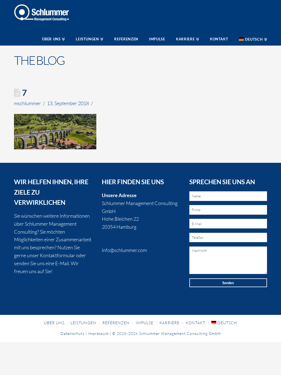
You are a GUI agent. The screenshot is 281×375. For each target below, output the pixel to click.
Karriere (169, 322)
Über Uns (54, 322)
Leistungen (83, 322)
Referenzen (116, 322)
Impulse (144, 322)
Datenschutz (72, 333)
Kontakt (195, 322)
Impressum (98, 333)
